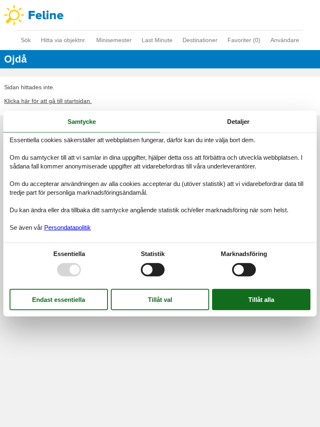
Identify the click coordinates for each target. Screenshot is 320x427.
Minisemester (114, 40)
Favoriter (244, 40)
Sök (26, 40)
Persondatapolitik (67, 227)
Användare (284, 40)
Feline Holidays (160, 15)
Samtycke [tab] (82, 121)
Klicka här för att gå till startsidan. (48, 101)
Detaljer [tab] (238, 121)
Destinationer (200, 40)
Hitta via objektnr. (63, 40)
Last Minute (157, 40)
